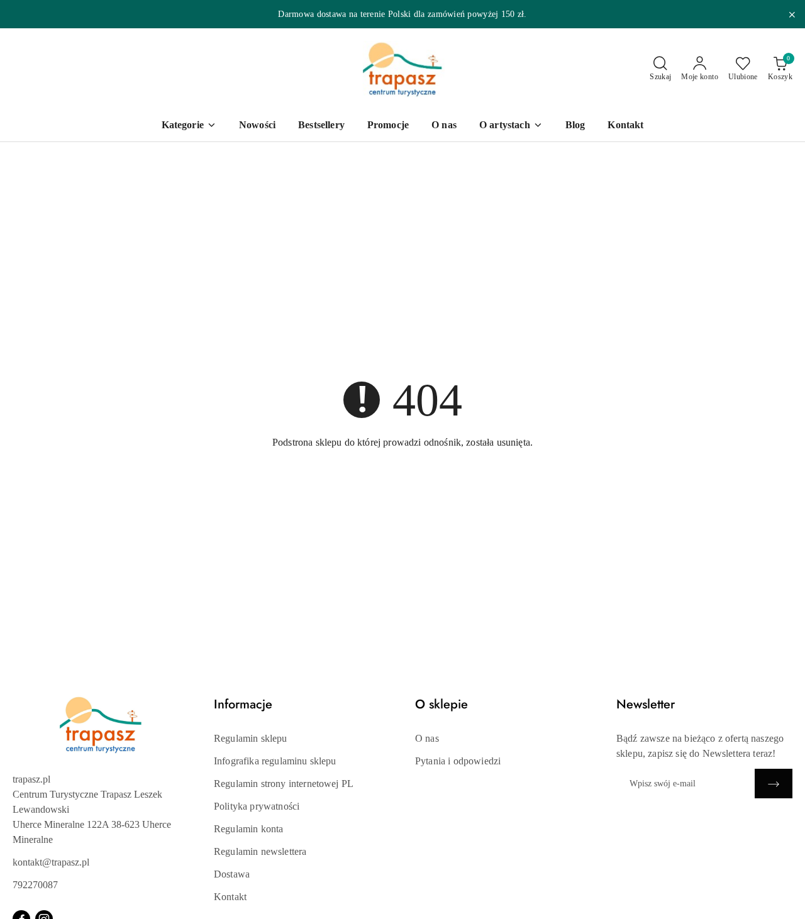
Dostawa (232, 874)
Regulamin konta (248, 828)
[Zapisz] (773, 783)
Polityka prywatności (256, 806)
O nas (427, 738)
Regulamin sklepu (250, 738)
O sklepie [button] (441, 704)
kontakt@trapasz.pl (51, 862)
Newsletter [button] (645, 704)
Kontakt (230, 896)
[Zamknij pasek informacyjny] (791, 14)
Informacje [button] (243, 704)
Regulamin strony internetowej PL (283, 783)
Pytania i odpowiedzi (458, 761)
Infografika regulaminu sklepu (275, 761)
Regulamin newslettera (260, 851)
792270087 (35, 884)
